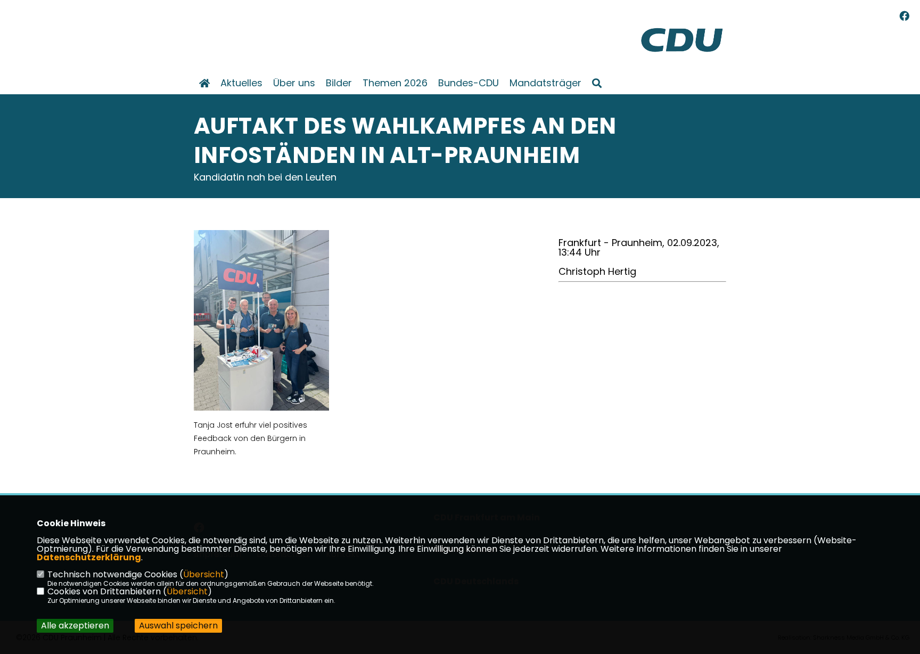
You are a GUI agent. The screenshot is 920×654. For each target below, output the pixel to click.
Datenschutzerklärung (89, 557)
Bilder (339, 83)
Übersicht (203, 574)
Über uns (294, 83)
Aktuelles (241, 83)
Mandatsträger (545, 83)
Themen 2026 (395, 83)
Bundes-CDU (468, 83)
